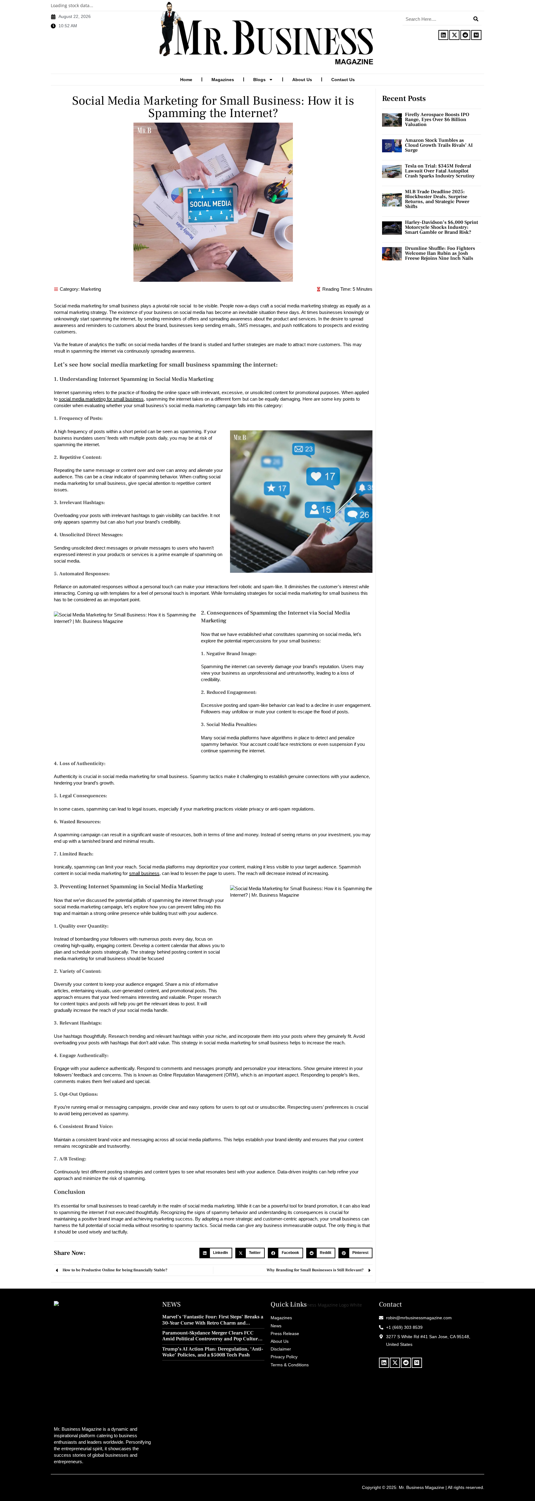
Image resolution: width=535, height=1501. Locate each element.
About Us (302, 79)
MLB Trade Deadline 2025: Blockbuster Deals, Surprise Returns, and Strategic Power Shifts (437, 199)
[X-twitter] (454, 35)
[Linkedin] (443, 35)
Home (186, 79)
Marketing (91, 289)
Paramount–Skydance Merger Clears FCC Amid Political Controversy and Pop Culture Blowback (211, 1336)
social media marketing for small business (101, 399)
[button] (215, 1253)
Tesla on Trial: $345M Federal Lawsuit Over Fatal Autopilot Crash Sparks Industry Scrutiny (440, 171)
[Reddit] (465, 35)
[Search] (475, 19)
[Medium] (476, 35)
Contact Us (343, 79)
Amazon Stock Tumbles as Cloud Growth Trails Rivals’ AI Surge (439, 145)
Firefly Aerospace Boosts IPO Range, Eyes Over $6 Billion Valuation (437, 119)
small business (144, 873)
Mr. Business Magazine (421, 1487)
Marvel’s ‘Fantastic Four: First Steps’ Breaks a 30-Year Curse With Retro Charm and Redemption (212, 1320)
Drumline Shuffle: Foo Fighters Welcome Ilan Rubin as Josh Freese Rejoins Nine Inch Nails (440, 253)
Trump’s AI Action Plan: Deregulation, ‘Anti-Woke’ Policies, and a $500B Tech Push (212, 1352)
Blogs (259, 79)
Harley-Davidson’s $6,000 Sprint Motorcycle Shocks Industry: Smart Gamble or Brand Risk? (441, 227)
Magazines (222, 79)
